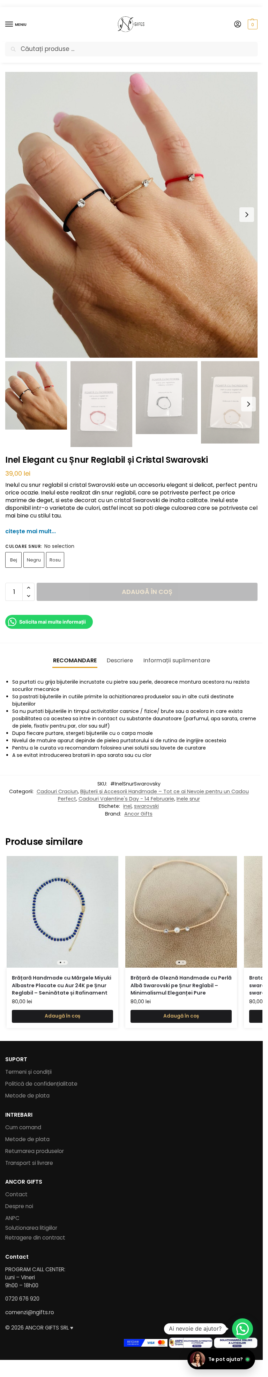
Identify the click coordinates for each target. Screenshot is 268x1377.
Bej (13, 560)
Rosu (55, 560)
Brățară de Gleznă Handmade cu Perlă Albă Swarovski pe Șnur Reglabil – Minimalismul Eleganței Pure (181, 985)
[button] (252, 24)
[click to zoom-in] (131, 215)
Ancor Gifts (138, 813)
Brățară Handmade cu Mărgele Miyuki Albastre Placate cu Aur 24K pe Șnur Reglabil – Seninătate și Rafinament (61, 985)
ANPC (12, 1218)
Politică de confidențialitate (41, 1083)
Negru (34, 560)
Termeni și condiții (28, 1071)
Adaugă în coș (147, 591)
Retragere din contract (35, 1237)
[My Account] (237, 24)
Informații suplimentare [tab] (176, 660)
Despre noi (19, 1206)
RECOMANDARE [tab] (75, 660)
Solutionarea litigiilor (31, 1227)
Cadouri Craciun (57, 791)
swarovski (146, 806)
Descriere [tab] (120, 660)
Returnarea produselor (34, 1151)
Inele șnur (188, 798)
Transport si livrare (29, 1163)
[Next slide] (246, 214)
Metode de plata (27, 1095)
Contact (16, 1194)
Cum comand (23, 1127)
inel (127, 806)
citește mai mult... (30, 531)
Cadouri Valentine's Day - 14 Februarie (126, 798)
